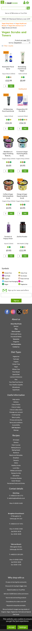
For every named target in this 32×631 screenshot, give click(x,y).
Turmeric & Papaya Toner (8, 237)
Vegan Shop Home (7, 23)
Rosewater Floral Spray (8, 68)
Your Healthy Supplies (16, 384)
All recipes (16, 440)
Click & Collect (16, 407)
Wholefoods (16, 387)
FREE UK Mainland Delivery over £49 (16, 19)
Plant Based (16, 372)
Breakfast (16, 458)
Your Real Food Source (16, 382)
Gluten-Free (16, 364)
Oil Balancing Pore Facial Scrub (8, 110)
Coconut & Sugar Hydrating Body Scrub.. (22, 154)
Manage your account (16, 412)
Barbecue (16, 452)
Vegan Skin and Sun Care (16, 25)
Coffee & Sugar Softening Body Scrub (8, 196)
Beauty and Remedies (16, 455)
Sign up (16, 301)
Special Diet (16, 374)
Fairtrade (16, 359)
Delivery (16, 402)
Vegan (16, 366)
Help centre (16, 399)
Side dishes (16, 475)
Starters (16, 442)
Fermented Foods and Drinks (16, 483)
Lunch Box (16, 468)
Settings (22, 627)
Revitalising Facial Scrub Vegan (22, 69)
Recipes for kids (16, 473)
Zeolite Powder (22, 236)
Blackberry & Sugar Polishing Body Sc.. (8, 154)
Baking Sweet (16, 450)
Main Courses (16, 445)
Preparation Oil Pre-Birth (22, 110)
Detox (16, 463)
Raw (16, 379)
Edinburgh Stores (16, 334)
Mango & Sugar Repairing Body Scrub (22, 196)
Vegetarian (16, 356)
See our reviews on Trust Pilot (16, 13)
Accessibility (16, 425)
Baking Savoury (16, 447)
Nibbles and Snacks (16, 470)
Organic (16, 361)
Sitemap (16, 430)
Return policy (16, 417)
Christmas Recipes (16, 478)
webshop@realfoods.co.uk (17, 498)
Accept (11, 627)
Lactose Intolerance (16, 377)
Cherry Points (16, 404)
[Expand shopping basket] (27, 2)
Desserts (16, 460)
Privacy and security (16, 420)
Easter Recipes (16, 481)
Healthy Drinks (16, 465)
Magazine (16, 341)
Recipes (16, 326)
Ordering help (16, 415)
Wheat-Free (16, 369)
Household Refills (16, 336)
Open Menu (2, 2)
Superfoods (16, 389)
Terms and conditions (16, 422)
